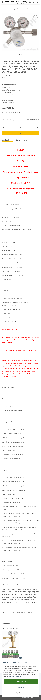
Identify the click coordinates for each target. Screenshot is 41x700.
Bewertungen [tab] (21, 140)
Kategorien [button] (6, 623)
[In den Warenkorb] (20, 133)
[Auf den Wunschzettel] (35, 17)
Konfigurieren (20, 693)
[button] (26, 2)
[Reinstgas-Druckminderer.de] (16, 2)
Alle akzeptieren (21, 681)
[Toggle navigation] (2, 1)
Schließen (21, 687)
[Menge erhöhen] (37, 127)
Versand (17, 112)
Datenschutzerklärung (15, 676)
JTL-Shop (31, 697)
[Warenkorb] (37, 2)
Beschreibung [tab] (7, 140)
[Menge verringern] (4, 127)
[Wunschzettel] (33, 2)
